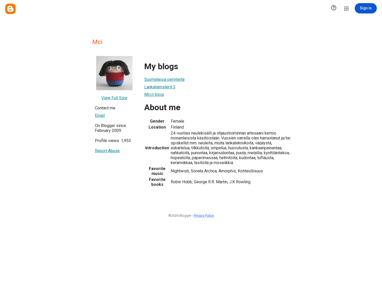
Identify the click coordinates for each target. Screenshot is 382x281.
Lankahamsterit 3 (159, 87)
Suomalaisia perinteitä (164, 79)
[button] (333, 8)
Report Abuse (107, 150)
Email (100, 115)
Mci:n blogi (154, 94)
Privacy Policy (204, 215)
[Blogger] (10, 9)
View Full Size (114, 97)
